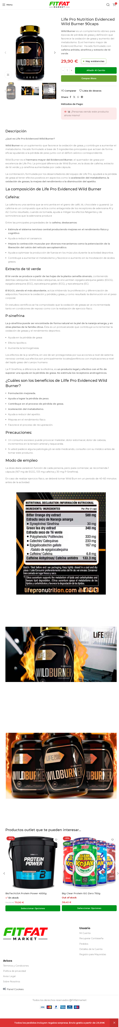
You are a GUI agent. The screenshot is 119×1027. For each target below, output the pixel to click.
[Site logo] (59, 4)
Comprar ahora (89, 78)
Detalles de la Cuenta (90, 949)
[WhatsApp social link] (78, 97)
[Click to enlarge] (8, 74)
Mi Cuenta (84, 933)
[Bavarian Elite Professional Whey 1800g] (32, 862)
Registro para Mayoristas (92, 954)
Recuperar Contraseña (91, 938)
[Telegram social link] (82, 97)
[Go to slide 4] (33, 77)
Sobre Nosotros (11, 981)
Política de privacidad (14, 971)
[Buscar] (108, 5)
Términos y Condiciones (16, 965)
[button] (5, 52)
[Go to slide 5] (36, 77)
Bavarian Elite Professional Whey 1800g (29, 893)
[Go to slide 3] (30, 77)
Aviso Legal (9, 976)
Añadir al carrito (96, 70)
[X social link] (74, 97)
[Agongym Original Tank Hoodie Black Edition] (89, 862)
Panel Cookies (15, 989)
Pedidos (83, 943)
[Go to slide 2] (27, 77)
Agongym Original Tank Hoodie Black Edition (89, 893)
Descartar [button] (114, 1023)
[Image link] (25, 933)
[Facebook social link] (70, 97)
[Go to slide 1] (24, 77)
